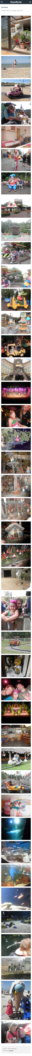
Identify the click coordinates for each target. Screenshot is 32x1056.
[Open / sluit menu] (30, 2)
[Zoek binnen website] (2, 2)
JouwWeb (11, 1050)
